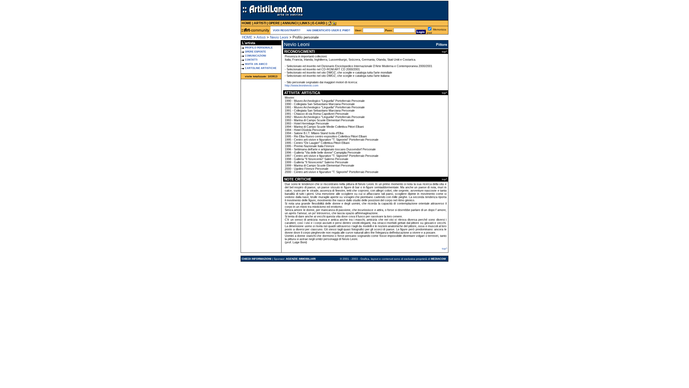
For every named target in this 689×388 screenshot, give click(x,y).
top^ (444, 248)
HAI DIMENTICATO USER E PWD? (328, 30)
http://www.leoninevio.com (301, 85)
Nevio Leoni (279, 37)
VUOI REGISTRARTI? (286, 30)
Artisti (261, 37)
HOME (247, 37)
